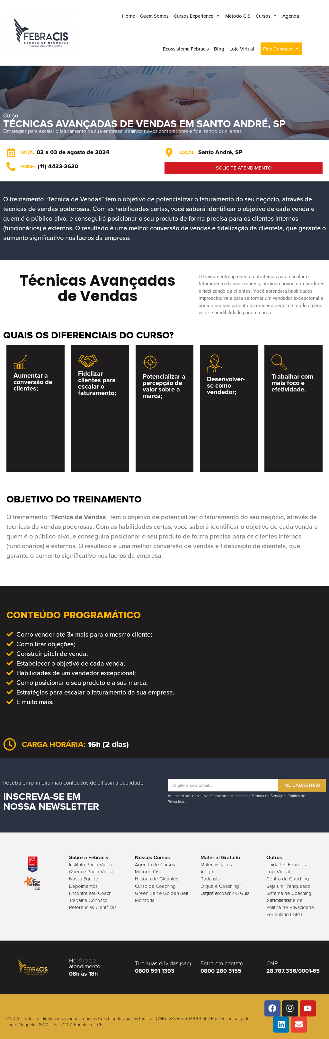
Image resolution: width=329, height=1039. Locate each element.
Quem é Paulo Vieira (91, 871)
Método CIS (238, 16)
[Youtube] (308, 1008)
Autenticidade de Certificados (284, 900)
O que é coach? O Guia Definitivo (225, 893)
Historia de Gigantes (156, 878)
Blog (219, 48)
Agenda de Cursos (155, 864)
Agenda (290, 16)
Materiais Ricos (216, 864)
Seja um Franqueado (288, 886)
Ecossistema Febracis (186, 48)
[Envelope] (299, 1024)
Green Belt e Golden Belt (161, 893)
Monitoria (145, 900)
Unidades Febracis (286, 864)
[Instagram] (290, 1008)
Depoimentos (83, 886)
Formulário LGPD (284, 914)
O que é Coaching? (220, 886)
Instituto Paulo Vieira (90, 864)
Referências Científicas (93, 907)
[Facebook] (272, 1008)
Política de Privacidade (290, 907)
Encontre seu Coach (90, 893)
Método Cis (147, 871)
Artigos (208, 871)
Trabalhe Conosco (88, 900)
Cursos (263, 16)
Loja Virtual (241, 48)
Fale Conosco (277, 48)
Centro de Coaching (287, 878)
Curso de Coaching (155, 886)
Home (128, 16)
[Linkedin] (281, 1024)
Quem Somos (154, 16)
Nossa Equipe (83, 878)
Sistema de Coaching (288, 893)
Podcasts (210, 878)
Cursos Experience (193, 16)
